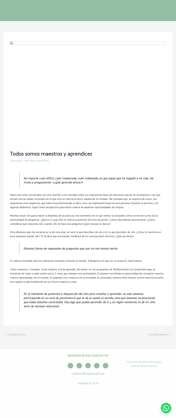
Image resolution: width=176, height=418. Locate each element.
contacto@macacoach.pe (88, 373)
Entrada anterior (15, 334)
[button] (166, 408)
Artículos (17, 160)
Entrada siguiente (160, 334)
